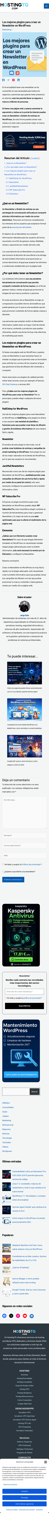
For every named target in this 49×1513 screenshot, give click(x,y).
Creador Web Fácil (24, 1404)
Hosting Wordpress (24, 1393)
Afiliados (6, 1103)
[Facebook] (3, 80)
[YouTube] (25, 1316)
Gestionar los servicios (10, 1484)
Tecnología (7, 1138)
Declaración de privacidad (27, 1509)
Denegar (24, 1497)
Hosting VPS (24, 1389)
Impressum (39, 1509)
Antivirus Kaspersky (24, 1442)
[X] (11, 1316)
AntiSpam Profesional (25, 1449)
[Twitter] (8, 80)
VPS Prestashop (24, 1427)
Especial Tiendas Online (25, 1386)
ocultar (35, 158)
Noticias (5, 1133)
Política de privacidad (31, 864)
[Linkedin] (18, 80)
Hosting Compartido (24, 1382)
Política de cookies (12, 1509)
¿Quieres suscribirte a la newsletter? (19, 871)
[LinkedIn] (32, 1316)
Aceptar (24, 1491)
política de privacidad (32, 998)
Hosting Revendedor (24, 1378)
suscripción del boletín (21, 227)
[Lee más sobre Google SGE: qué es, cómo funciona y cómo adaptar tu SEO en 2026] (24, 746)
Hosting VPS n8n (24, 1423)
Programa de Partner (24, 1453)
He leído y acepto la (23, 864)
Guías (4, 1112)
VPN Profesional (24, 1445)
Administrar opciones (24, 1504)
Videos (5, 1147)
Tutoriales (6, 1142)
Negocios (6, 1129)
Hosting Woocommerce (24, 1396)
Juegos (5, 1116)
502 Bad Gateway (10, 384)
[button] (45, 1462)
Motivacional (7, 1125)
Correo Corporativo (24, 1400)
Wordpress (7, 1151)
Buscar (35, 1091)
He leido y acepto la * (24, 998)
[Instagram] (18, 1316)
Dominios (24, 1375)
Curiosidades (8, 1107)
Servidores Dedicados (24, 1431)
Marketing (6, 29)
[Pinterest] (13, 80)
